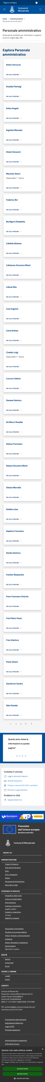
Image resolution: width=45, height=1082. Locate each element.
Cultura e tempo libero (13, 899)
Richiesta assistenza (12, 1030)
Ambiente (8, 939)
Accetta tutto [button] (22, 1069)
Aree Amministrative (13, 867)
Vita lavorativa (10, 902)
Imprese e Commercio (13, 906)
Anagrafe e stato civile (13, 895)
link (3, 1064)
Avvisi (7, 966)
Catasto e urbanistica (13, 912)
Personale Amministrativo (14, 881)
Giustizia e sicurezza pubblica (16, 932)
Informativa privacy (12, 1044)
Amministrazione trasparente (16, 1040)
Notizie (7, 959)
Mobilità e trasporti (12, 918)
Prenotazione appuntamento (15, 1019)
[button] (22, 1078)
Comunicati (9, 962)
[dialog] (22, 1064)
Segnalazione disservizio (14, 1023)
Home (5, 18)
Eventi (7, 979)
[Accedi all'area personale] (36, 2)
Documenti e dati (11, 885)
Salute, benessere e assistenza (16, 942)
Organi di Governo (11, 864)
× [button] (42, 1049)
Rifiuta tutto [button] (22, 1074)
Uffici (7, 871)
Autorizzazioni (10, 946)
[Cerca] (40, 9)
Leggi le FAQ (9, 1026)
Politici (7, 878)
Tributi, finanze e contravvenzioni (17, 935)
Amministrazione (16, 18)
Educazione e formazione (14, 928)
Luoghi (7, 976)
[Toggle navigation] (4, 9)
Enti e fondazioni (11, 874)
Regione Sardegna (10, 2)
